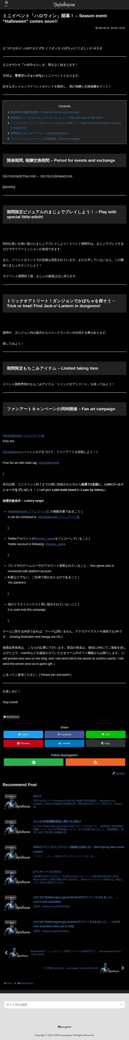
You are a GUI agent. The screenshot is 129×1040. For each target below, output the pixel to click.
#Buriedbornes (12, 452)
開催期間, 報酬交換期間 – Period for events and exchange (44, 112)
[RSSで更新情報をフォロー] (95, 762)
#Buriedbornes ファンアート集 (23, 435)
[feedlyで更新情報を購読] (33, 762)
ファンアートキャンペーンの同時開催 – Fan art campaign (45, 138)
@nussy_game (45, 538)
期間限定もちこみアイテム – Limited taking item (39, 133)
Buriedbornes (13, 717)
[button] (121, 1005)
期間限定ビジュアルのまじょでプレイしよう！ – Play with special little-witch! (56, 117)
